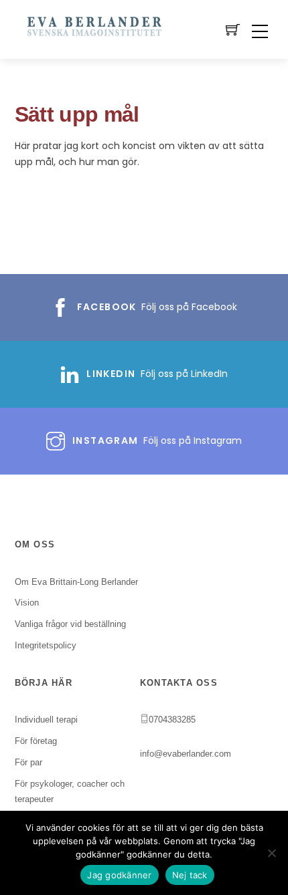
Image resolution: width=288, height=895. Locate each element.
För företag (36, 741)
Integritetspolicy (45, 645)
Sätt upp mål (77, 114)
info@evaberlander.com (185, 754)
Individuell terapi (46, 720)
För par (28, 762)
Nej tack (190, 875)
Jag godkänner (119, 875)
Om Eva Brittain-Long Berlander (76, 582)
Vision (27, 603)
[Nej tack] (271, 853)
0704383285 (172, 720)
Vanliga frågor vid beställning (70, 624)
